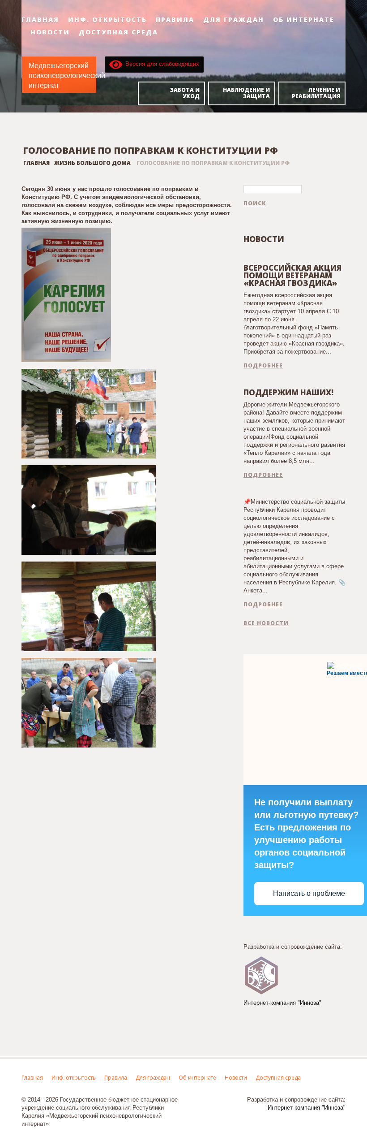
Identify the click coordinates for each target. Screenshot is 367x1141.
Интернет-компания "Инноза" (282, 1002)
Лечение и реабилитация (316, 93)
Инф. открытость (107, 20)
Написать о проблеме (309, 893)
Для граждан (233, 20)
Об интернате (303, 20)
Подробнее (263, 366)
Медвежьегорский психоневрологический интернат (67, 75)
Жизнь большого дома (92, 163)
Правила (175, 20)
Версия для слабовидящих (160, 64)
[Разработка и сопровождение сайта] (261, 974)
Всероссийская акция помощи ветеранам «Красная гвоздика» (292, 275)
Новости (50, 32)
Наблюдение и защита (246, 93)
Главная (40, 20)
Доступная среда (118, 32)
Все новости (266, 623)
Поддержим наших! (288, 392)
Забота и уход (185, 93)
